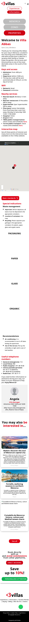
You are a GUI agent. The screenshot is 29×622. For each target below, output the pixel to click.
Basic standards (9, 198)
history (12, 465)
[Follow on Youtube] (16, 607)
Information (14, 12)
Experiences (14, 8)
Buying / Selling (7, 601)
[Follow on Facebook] (8, 607)
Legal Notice (22, 613)
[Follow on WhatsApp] (21, 607)
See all (14, 541)
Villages (16, 465)
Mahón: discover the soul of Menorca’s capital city (14, 451)
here (25, 122)
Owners (25, 601)
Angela (14, 399)
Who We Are (17, 601)
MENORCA (14, 21)
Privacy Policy (6, 613)
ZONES (14, 27)
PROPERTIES (14, 32)
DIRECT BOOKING (14, 563)
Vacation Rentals (23, 600)
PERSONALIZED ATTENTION (15, 579)
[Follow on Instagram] (12, 607)
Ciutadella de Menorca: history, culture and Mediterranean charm (14, 517)
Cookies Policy (14, 613)
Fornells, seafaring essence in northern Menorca (14, 486)
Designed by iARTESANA (14, 620)
